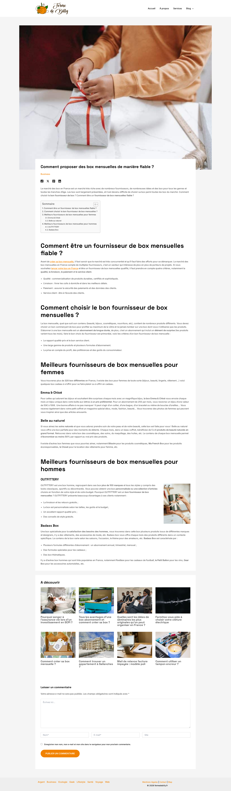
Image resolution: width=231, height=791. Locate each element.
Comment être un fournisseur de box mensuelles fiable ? (70, 208)
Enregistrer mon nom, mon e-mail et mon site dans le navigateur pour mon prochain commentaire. (87, 744)
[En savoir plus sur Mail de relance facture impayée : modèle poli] (134, 644)
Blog (188, 8)
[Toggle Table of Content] (94, 204)
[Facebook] (42, 181)
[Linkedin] (59, 181)
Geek (72, 782)
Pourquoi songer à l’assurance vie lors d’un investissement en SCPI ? (57, 619)
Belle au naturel (55, 221)
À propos (164, 8)
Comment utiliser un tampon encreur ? (168, 663)
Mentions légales (150, 782)
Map (170, 782)
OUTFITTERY (53, 227)
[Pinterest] (53, 181)
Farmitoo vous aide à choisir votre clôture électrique (168, 619)
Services (177, 8)
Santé (90, 782)
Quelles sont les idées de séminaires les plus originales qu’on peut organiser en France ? (133, 621)
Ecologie (62, 782)
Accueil (151, 8)
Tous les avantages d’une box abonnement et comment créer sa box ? (95, 619)
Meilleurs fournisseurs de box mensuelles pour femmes (70, 214)
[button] (192, 8)
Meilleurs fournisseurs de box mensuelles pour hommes (70, 224)
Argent (41, 782)
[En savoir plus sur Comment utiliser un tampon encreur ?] (172, 644)
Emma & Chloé (54, 218)
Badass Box (53, 230)
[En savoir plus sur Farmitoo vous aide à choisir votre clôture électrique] (172, 600)
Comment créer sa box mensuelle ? (55, 663)
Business (45, 174)
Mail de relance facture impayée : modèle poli (132, 663)
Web (107, 782)
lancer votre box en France (64, 268)
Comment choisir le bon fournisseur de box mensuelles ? (70, 211)
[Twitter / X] (48, 181)
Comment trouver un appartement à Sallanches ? (96, 664)
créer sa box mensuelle (62, 261)
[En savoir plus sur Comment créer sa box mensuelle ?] (58, 644)
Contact (162, 782)
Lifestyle (81, 782)
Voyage (99, 782)
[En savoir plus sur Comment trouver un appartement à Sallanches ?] (96, 644)
